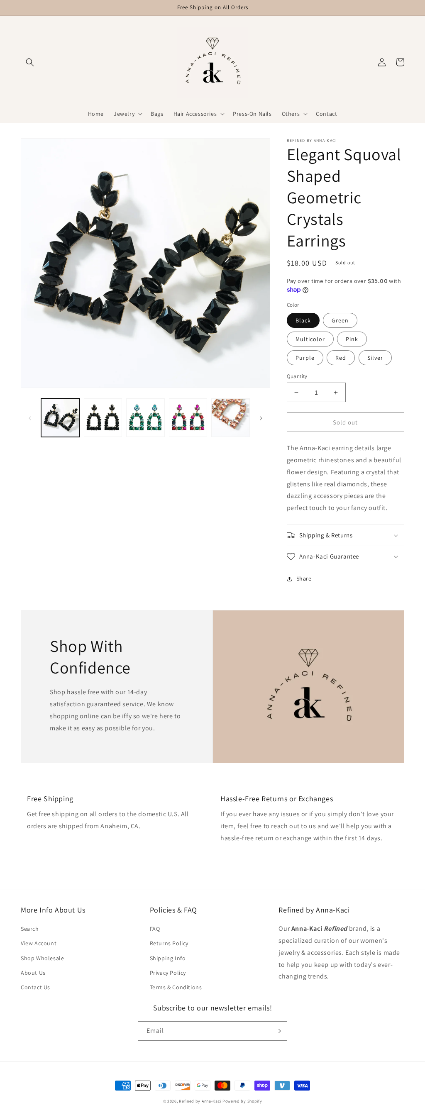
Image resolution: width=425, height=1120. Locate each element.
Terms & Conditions (176, 987)
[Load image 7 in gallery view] (188, 417)
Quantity (297, 376)
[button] (30, 62)
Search (30, 928)
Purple (305, 357)
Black (303, 320)
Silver (375, 357)
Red (340, 357)
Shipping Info (168, 958)
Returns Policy (169, 943)
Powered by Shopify (242, 1101)
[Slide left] (30, 417)
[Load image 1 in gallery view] (60, 417)
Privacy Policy (168, 972)
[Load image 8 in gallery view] (230, 417)
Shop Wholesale (42, 958)
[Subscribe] (278, 1031)
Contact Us (35, 987)
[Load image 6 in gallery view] (145, 417)
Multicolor (310, 339)
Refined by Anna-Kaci (200, 1101)
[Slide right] (261, 417)
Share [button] (304, 578)
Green (340, 320)
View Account (38, 943)
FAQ (155, 928)
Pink (352, 339)
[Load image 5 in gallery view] (103, 417)
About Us (33, 972)
